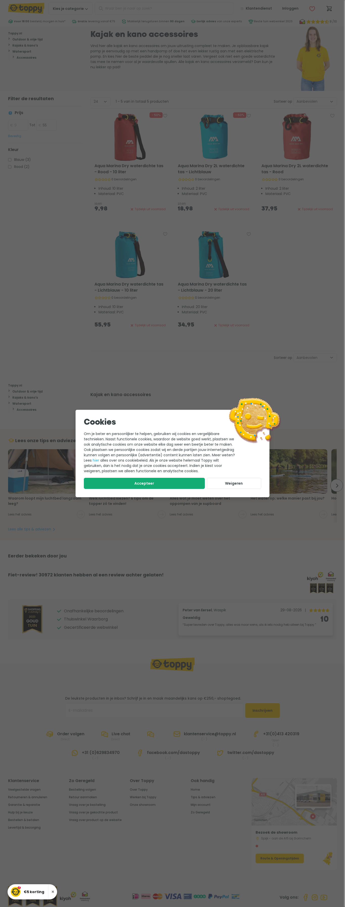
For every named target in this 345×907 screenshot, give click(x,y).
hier (96, 460)
